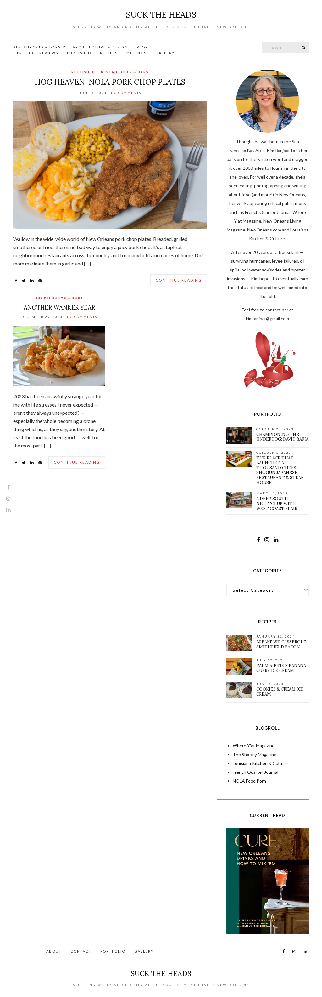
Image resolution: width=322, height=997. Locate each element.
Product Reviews (37, 53)
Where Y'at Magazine (254, 745)
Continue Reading (179, 280)
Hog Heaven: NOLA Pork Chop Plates (110, 82)
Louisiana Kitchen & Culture (260, 763)
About (54, 951)
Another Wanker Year (59, 307)
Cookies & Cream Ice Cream (280, 692)
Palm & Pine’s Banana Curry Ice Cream (281, 668)
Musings (136, 53)
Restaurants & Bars (37, 47)
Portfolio (112, 951)
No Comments (126, 92)
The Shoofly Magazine (254, 754)
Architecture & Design (100, 47)
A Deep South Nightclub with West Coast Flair (276, 503)
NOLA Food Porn (249, 780)
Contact (81, 951)
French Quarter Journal (255, 772)
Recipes (109, 53)
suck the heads (161, 14)
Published (79, 53)
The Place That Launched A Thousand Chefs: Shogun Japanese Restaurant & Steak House (280, 470)
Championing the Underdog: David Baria (282, 437)
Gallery (165, 53)
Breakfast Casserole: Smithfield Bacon (281, 644)
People (145, 47)
